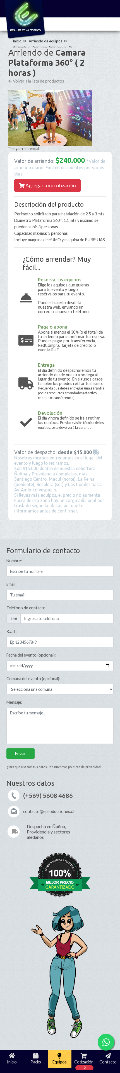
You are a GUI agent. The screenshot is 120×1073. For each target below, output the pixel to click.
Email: (11, 584)
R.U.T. (11, 631)
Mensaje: (14, 702)
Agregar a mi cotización (50, 185)
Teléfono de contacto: (26, 607)
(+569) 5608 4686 (48, 795)
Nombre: (14, 560)
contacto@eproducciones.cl (48, 811)
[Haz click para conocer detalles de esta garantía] (60, 876)
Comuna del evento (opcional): (33, 678)
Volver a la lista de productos (38, 81)
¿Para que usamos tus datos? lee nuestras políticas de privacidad (53, 767)
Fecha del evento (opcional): (31, 655)
